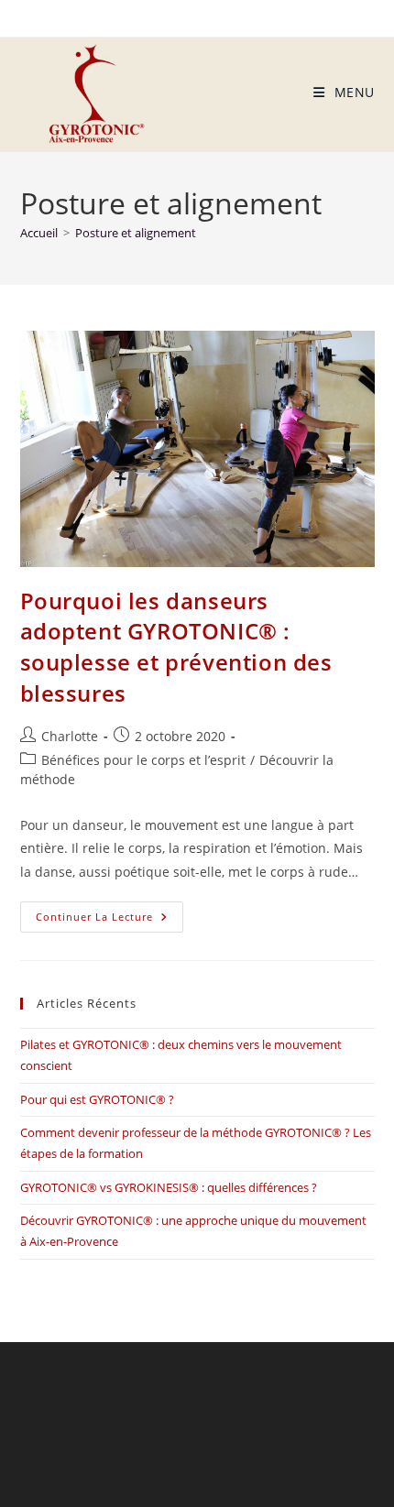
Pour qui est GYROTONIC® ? (97, 1099)
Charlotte (69, 736)
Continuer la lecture (109, 912)
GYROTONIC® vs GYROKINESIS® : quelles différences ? (168, 1187)
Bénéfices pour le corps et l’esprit (143, 760)
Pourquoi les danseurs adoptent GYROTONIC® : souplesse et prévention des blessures (176, 646)
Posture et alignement (135, 232)
